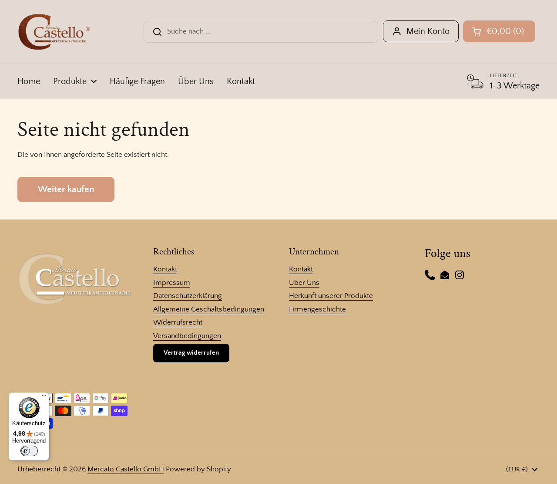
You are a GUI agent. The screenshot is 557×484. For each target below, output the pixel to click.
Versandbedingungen (187, 336)
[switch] (29, 451)
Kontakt (165, 269)
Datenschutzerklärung (187, 296)
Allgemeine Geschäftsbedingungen (208, 309)
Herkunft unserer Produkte (331, 296)
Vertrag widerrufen (191, 352)
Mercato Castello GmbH (125, 469)
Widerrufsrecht (177, 322)
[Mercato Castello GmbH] (54, 32)
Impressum (171, 283)
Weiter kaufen (66, 189)
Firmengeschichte (317, 309)
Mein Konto (428, 31)
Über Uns (304, 283)
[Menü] (44, 398)
